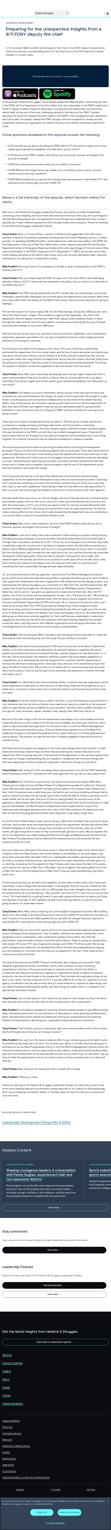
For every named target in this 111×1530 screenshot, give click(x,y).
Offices (6, 1395)
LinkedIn (20, 1490)
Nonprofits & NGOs (56, 1122)
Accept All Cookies (69, 1512)
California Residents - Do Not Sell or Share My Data (26, 1477)
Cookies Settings (55, 1523)
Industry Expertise (12, 1363)
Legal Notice (8, 1465)
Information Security (11, 1433)
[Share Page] (107, 13)
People (6, 1387)
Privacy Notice (9, 1459)
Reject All (42, 1512)
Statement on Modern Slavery (16, 1446)
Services (7, 1355)
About (5, 1379)
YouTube (91, 1490)
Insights (6, 1371)
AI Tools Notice (9, 1471)
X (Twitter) (55, 1490)
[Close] (108, 1501)
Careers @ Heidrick (12, 1403)
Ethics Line (7, 1427)
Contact (6, 1452)
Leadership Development (21, 1122)
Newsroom (7, 1440)
